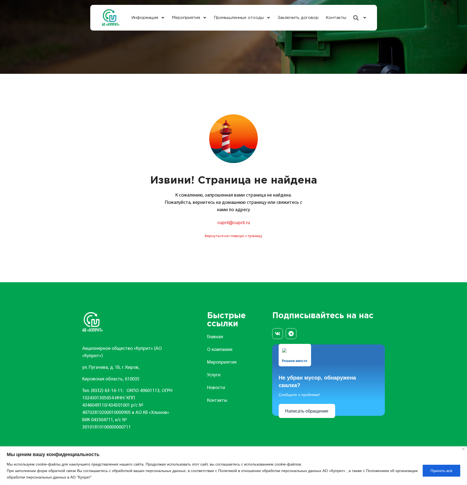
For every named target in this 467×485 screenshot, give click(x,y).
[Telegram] (291, 333)
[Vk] (277, 333)
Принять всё (441, 471)
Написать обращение (306, 411)
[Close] (463, 449)
